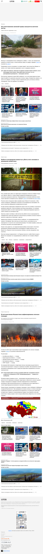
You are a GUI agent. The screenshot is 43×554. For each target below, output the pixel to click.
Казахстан (3, 422)
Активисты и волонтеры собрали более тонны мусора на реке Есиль (16, 120)
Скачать (10, 530)
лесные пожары (8, 422)
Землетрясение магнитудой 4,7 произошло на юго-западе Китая (14, 148)
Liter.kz (37, 62)
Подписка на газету (37, 1)
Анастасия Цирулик (4, 165)
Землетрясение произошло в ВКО (8, 142)
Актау (2, 83)
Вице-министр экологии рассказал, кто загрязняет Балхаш (14, 124)
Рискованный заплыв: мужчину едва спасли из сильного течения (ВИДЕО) (17, 279)
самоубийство (16, 239)
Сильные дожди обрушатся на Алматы (13, 138)
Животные (10, 239)
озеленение (6, 83)
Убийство (3, 239)
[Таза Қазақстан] (31, 1)
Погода (3, 137)
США (7, 239)
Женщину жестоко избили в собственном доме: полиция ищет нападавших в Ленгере (19, 145)
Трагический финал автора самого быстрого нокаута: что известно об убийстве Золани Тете (21, 275)
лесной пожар (20, 422)
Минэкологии (14, 422)
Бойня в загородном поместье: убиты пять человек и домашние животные (17, 305)
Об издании (3, 533)
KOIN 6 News (37, 198)
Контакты (2, 537)
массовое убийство (28, 239)
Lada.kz (9, 64)
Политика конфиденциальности (6, 536)
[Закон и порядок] (24, 1)
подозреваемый (21, 239)
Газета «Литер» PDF (5, 538)
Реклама (2, 535)
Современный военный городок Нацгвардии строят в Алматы (14, 465)
